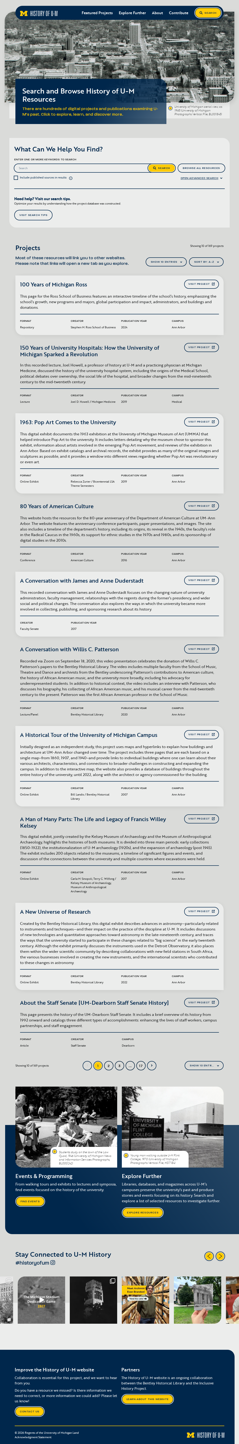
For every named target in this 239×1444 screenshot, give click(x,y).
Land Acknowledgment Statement (47, 1435)
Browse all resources (201, 168)
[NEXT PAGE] (151, 1065)
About (157, 12)
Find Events (30, 1201)
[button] (71, 177)
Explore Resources (142, 1212)
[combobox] (166, 261)
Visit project (199, 284)
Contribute (178, 12)
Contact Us (29, 1411)
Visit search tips (33, 215)
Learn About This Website (148, 1399)
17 (141, 1066)
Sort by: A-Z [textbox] (204, 262)
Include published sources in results (43, 177)
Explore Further (132, 12)
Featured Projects (97, 12)
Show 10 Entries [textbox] (164, 262)
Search (210, 13)
